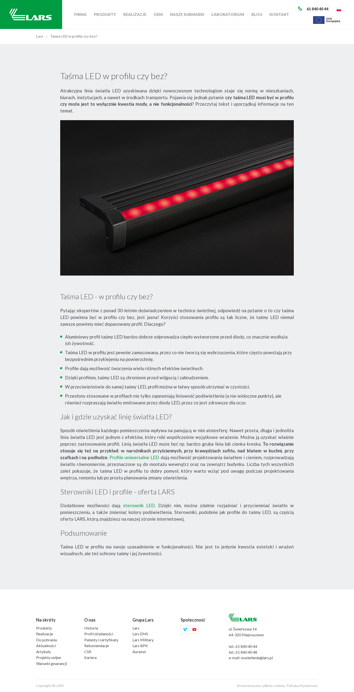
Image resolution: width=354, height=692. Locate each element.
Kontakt (279, 14)
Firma (80, 14)
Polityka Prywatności (302, 686)
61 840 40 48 (246, 652)
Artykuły (43, 651)
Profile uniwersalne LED (134, 457)
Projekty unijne (48, 657)
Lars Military (143, 639)
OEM (158, 14)
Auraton (139, 651)
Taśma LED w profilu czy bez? (74, 36)
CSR (87, 651)
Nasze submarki (187, 14)
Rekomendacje (96, 645)
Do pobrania (46, 639)
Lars (39, 36)
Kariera (90, 657)
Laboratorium (227, 14)
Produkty (105, 14)
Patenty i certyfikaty (101, 639)
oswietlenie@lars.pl (257, 657)
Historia (91, 628)
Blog (256, 14)
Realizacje (134, 14)
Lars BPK (140, 645)
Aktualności (46, 645)
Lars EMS (140, 633)
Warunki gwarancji (51, 663)
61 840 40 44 (246, 646)
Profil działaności (98, 633)
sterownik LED (139, 505)
